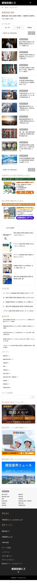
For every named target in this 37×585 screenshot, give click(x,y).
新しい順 (7, 27)
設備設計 (5, 380)
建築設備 (5, 355)
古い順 (18, 27)
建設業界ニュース (8, 536)
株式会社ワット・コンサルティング (13, 519)
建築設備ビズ (18, 568)
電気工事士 (21, 503)
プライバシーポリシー (8, 559)
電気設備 (5, 384)
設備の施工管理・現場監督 (9, 377)
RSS (18, 571)
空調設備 (5, 370)
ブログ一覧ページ (7, 556)
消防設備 (5, 362)
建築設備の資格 (7, 359)
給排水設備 (5, 373)
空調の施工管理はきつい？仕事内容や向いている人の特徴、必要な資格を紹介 (18, 333)
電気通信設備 (6, 387)
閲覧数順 (29, 27)
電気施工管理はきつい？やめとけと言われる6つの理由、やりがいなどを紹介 (19, 339)
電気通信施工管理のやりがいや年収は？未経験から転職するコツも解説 (18, 327)
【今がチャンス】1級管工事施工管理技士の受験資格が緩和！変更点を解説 (19, 346)
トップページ (5, 552)
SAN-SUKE (6, 542)
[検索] (30, 2)
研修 (4, 366)
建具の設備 (4, 494)
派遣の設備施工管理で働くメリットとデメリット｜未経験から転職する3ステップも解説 (18, 320)
